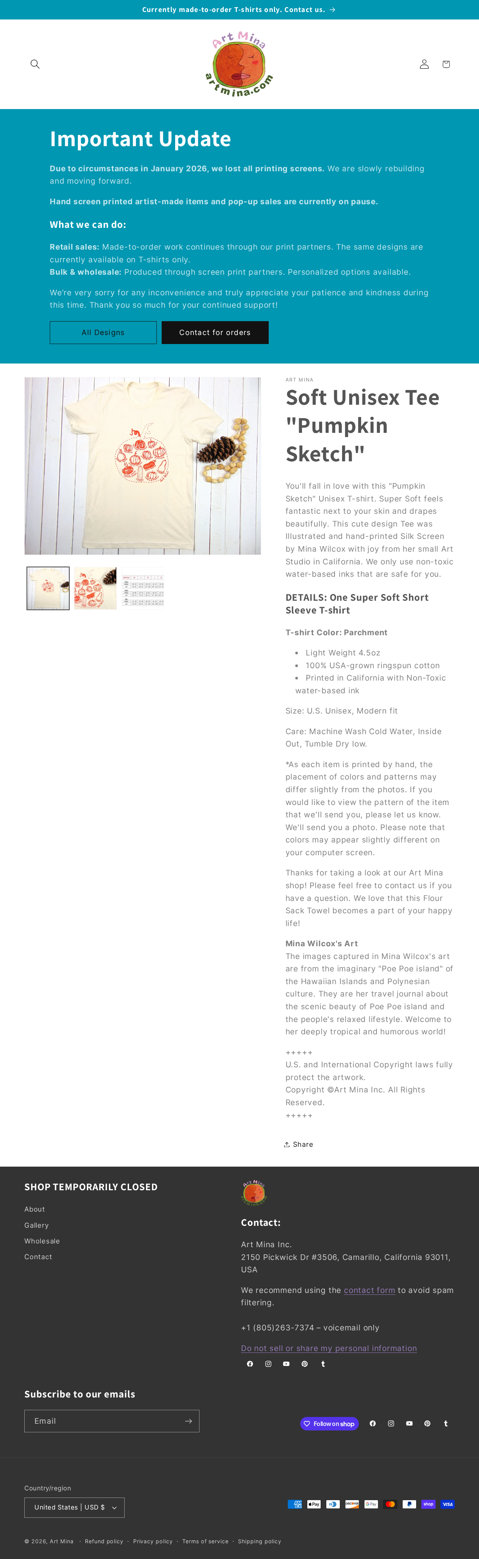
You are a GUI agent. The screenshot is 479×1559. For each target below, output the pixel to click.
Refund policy (104, 1541)
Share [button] (303, 1144)
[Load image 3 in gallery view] (143, 588)
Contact (38, 1257)
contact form (369, 1290)
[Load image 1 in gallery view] (48, 588)
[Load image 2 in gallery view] (95, 588)
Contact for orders (215, 332)
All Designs (103, 332)
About (34, 1209)
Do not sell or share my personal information (329, 1348)
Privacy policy (153, 1541)
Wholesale (42, 1241)
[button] (35, 64)
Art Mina (61, 1541)
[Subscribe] (188, 1421)
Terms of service (205, 1541)
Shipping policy (259, 1541)
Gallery (36, 1225)
